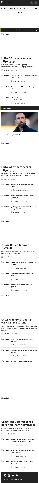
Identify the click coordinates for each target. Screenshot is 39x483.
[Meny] (36, 8)
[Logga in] (32, 3)
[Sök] (36, 3)
